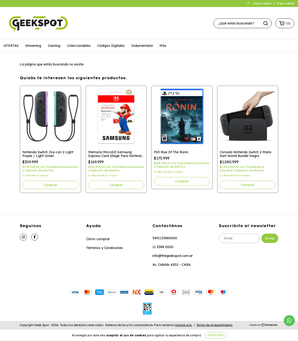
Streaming (33, 46)
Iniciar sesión (262, 3)
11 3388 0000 (162, 247)
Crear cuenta (286, 3)
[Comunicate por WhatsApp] (289, 320)
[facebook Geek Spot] (34, 237)
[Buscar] (265, 23)
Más (162, 46)
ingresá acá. (183, 325)
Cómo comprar (98, 239)
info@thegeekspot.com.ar (172, 256)
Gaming (54, 46)
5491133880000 (164, 238)
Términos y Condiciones (104, 248)
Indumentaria (142, 46)
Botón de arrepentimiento (215, 325)
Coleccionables (79, 46)
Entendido (216, 335)
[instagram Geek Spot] (23, 237)
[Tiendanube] (263, 325)
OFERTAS (11, 46)
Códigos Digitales (111, 46)
